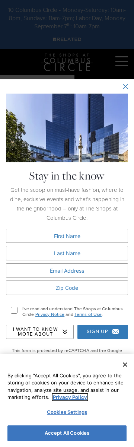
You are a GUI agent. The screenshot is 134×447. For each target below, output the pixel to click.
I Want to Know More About (35, 331)
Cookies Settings (67, 412)
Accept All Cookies (67, 433)
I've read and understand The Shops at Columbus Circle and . (72, 311)
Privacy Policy (70, 397)
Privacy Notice (50, 314)
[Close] (125, 364)
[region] (67, 400)
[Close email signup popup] (125, 86)
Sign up (97, 332)
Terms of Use (88, 314)
